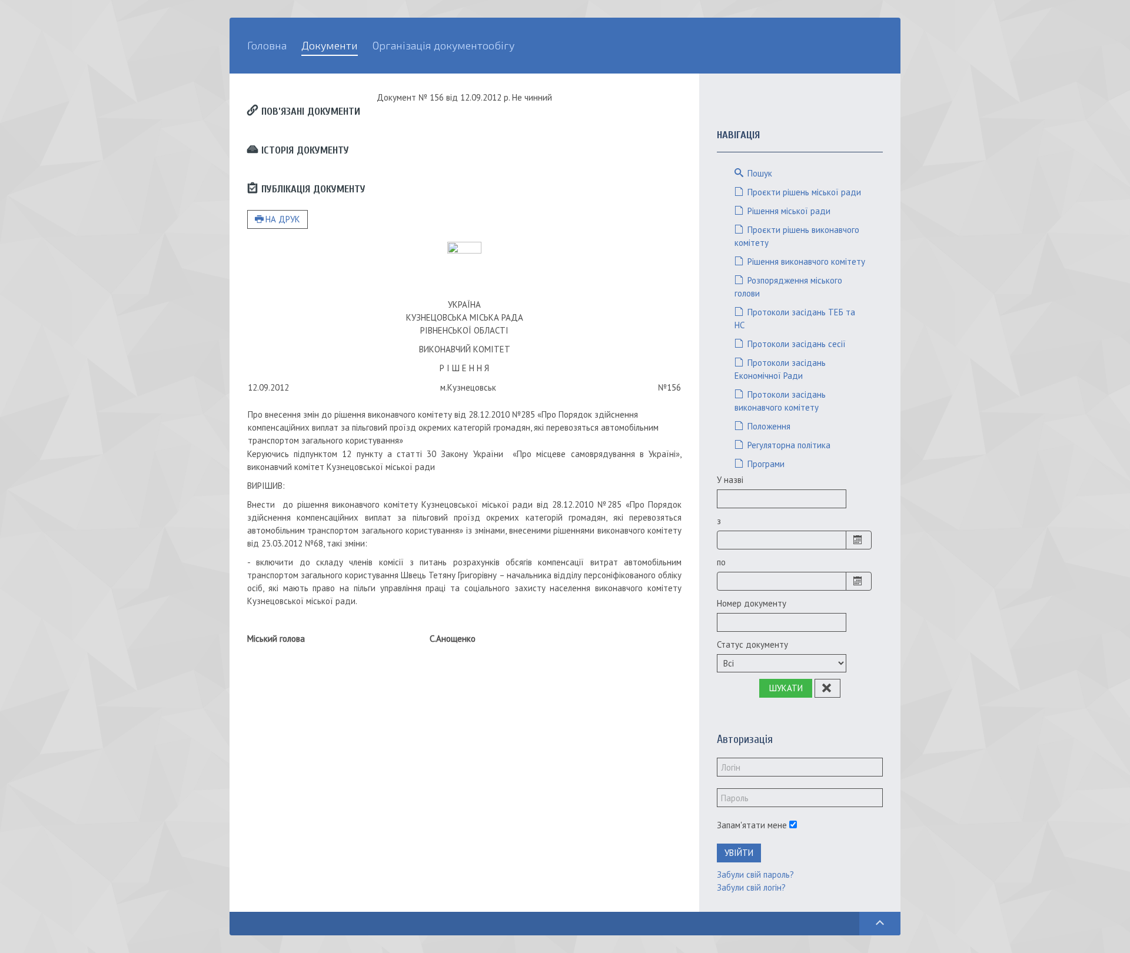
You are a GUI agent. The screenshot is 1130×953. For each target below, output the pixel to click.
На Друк (282, 219)
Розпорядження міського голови (788, 287)
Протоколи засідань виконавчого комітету (780, 401)
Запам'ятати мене (752, 825)
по (721, 562)
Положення (767, 426)
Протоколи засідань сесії (795, 343)
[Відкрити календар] (859, 540)
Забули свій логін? (751, 887)
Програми (765, 463)
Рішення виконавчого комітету (805, 261)
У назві (730, 479)
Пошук (758, 173)
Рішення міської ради (787, 210)
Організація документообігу (443, 45)
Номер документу (751, 603)
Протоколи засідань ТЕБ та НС (794, 318)
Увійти (738, 852)
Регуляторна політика (787, 445)
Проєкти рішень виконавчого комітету (796, 236)
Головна (267, 45)
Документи (329, 45)
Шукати (786, 688)
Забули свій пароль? (755, 874)
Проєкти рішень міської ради (803, 192)
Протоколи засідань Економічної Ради (780, 369)
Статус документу (752, 644)
